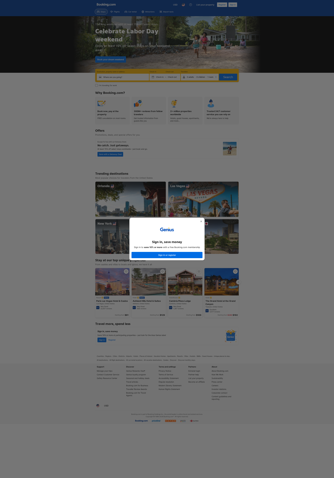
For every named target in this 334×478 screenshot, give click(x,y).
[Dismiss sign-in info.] (201, 221)
